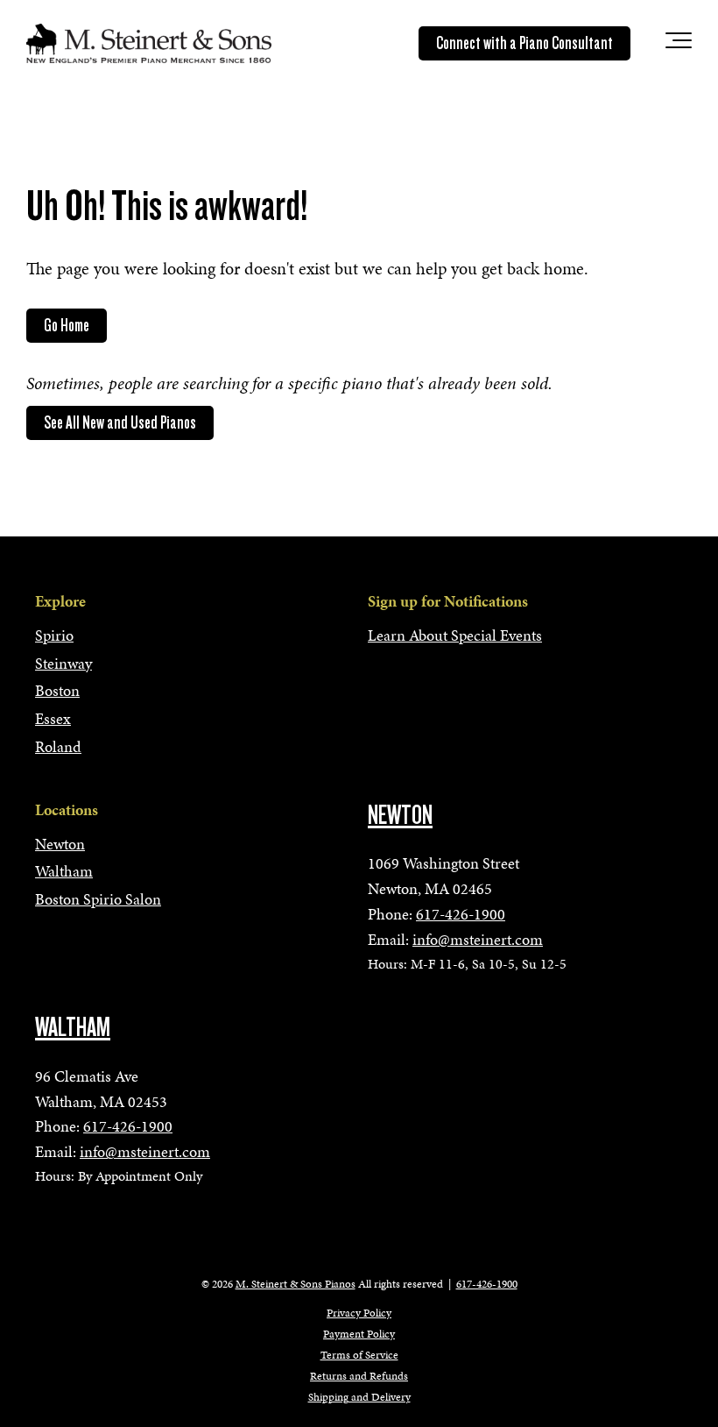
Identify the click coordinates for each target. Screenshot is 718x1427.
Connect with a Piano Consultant (524, 43)
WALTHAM (72, 1027)
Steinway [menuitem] (63, 663)
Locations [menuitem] (66, 809)
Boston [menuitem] (57, 690)
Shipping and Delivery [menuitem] (359, 1397)
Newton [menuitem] (60, 844)
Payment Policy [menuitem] (359, 1334)
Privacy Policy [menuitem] (359, 1313)
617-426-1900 (460, 914)
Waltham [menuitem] (64, 871)
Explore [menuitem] (60, 601)
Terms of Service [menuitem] (359, 1355)
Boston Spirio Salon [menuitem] (98, 899)
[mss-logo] (148, 43)
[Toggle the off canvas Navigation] (678, 44)
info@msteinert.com (477, 939)
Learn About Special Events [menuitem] (455, 635)
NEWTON (400, 815)
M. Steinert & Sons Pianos (295, 1284)
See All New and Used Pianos (120, 422)
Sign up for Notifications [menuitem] (448, 601)
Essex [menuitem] (53, 718)
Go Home (66, 325)
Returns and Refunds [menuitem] (359, 1376)
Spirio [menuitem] (54, 635)
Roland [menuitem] (58, 746)
